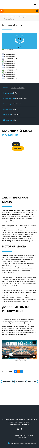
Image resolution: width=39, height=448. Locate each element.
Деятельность (20, 419)
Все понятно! (37, 10)
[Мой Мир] (21, 371)
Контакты (25, 424)
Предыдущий (8, 381)
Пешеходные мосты (17, 88)
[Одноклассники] (18, 371)
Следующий (31, 381)
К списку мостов (19, 381)
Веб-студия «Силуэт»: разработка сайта (23, 443)
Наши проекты (32, 419)
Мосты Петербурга (25, 422)
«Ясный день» (19, 435)
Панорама (18, 148)
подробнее (19, 42)
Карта (16, 144)
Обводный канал (21, 98)
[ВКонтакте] (15, 371)
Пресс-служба (12, 422)
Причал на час (15, 424)
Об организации (8, 419)
